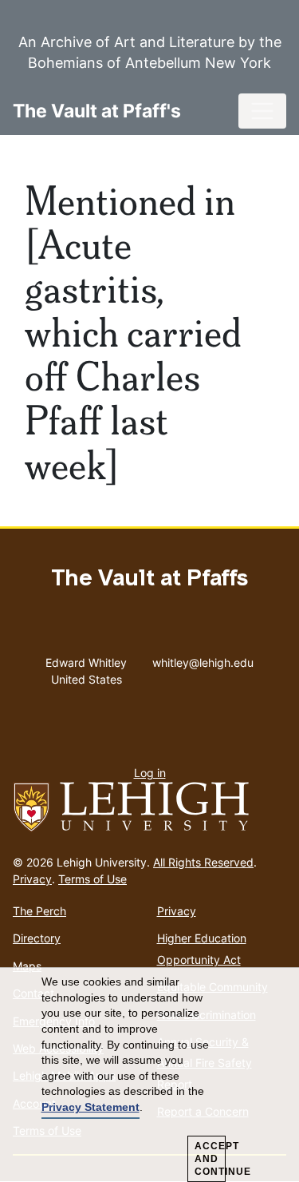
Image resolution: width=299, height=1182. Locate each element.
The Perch (39, 910)
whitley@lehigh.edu (203, 659)
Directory (37, 938)
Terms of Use (92, 878)
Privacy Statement (90, 1107)
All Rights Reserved (203, 862)
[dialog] (149, 1075)
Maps (27, 966)
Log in (150, 772)
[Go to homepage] (149, 807)
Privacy (32, 878)
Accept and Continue (210, 1158)
